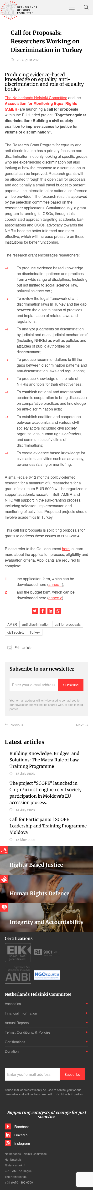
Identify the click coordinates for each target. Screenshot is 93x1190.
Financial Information (21, 1013)
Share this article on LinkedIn (50, 611)
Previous (16, 724)
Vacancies (13, 1003)
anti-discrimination (36, 624)
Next (79, 724)
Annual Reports (17, 1022)
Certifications (15, 1041)
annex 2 (55, 597)
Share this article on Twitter (35, 611)
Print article (23, 647)
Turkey (35, 632)
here (66, 548)
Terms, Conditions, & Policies (28, 1032)
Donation (12, 1051)
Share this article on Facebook (43, 611)
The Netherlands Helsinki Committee (36, 97)
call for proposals (68, 624)
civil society (15, 632)
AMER (12, 624)
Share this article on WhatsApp (58, 611)
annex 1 (55, 584)
